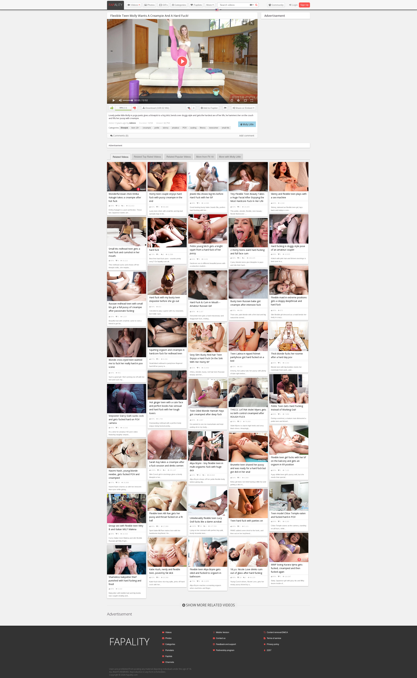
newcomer (213, 128)
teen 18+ (135, 128)
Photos (151, 5)
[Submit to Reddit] (244, 23)
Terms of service (274, 638)
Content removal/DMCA (277, 632)
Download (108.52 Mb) (157, 108)
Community (277, 5)
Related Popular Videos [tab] (178, 156)
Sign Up (304, 5)
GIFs (165, 5)
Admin (132, 123)
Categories (180, 5)
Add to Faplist (210, 108)
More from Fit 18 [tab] (205, 156)
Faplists (197, 5)
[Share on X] (251, 23)
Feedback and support (226, 644)
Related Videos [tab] (120, 156)
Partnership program (225, 650)
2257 (269, 650)
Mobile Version (222, 632)
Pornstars (169, 650)
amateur (175, 128)
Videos (134, 5)
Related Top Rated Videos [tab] (147, 156)
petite (156, 128)
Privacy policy (273, 644)
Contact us (220, 638)
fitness (203, 128)
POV (185, 128)
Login (294, 5)
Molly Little (248, 124)
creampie (147, 128)
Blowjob (124, 128)
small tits (225, 128)
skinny (165, 128)
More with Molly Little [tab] (230, 156)
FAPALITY (129, 641)
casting (193, 128)
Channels (169, 662)
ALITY (115, 5)
